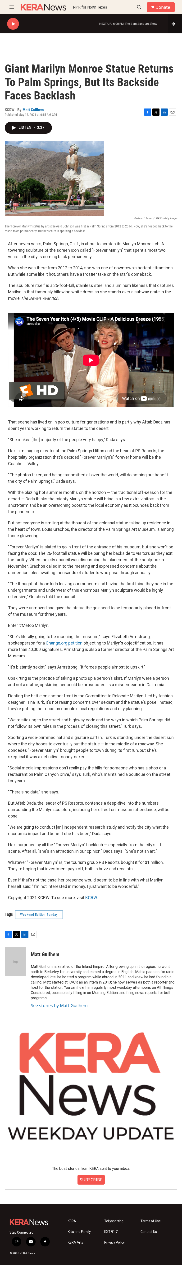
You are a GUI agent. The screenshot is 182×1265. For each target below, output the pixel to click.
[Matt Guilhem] (15, 961)
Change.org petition (64, 642)
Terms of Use (151, 1221)
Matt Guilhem (33, 109)
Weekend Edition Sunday (39, 914)
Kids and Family (79, 1232)
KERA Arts (75, 1242)
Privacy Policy (114, 1242)
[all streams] (175, 23)
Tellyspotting (113, 1221)
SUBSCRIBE (91, 1179)
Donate (162, 7)
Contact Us (149, 1232)
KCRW (91, 897)
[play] (13, 24)
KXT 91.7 (111, 1232)
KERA (72, 1221)
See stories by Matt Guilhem (59, 1005)
